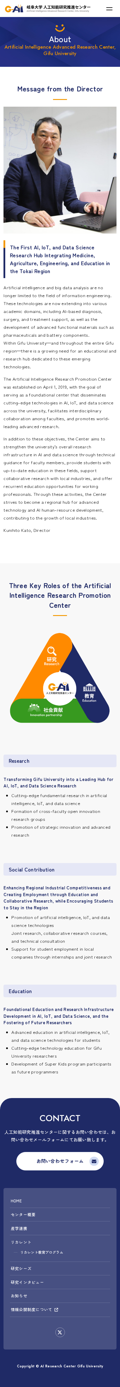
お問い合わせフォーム (60, 1161)
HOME (16, 1201)
